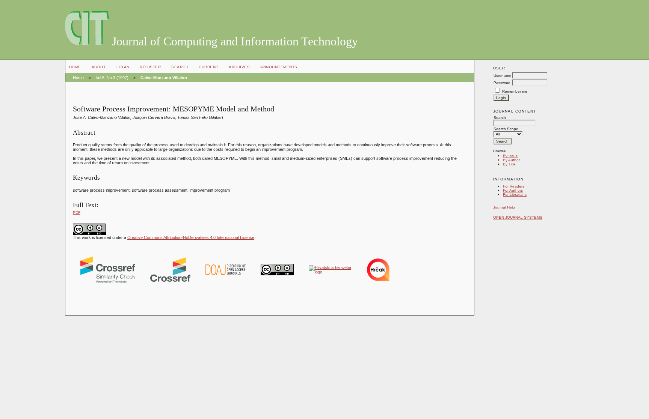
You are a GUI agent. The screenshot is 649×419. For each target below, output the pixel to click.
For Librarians (515, 194)
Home (75, 67)
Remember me (514, 91)
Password (502, 83)
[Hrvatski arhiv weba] (330, 272)
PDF (76, 212)
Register (150, 67)
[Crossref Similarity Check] (107, 281)
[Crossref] (170, 280)
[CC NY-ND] (277, 274)
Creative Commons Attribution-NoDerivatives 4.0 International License (190, 237)
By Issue (510, 156)
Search (179, 67)
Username (502, 76)
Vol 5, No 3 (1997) (112, 77)
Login (123, 67)
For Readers (513, 186)
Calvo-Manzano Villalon (163, 77)
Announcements (278, 67)
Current (208, 67)
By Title (509, 164)
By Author (511, 160)
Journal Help (504, 207)
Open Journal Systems (517, 217)
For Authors (513, 190)
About (99, 67)
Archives (239, 67)
